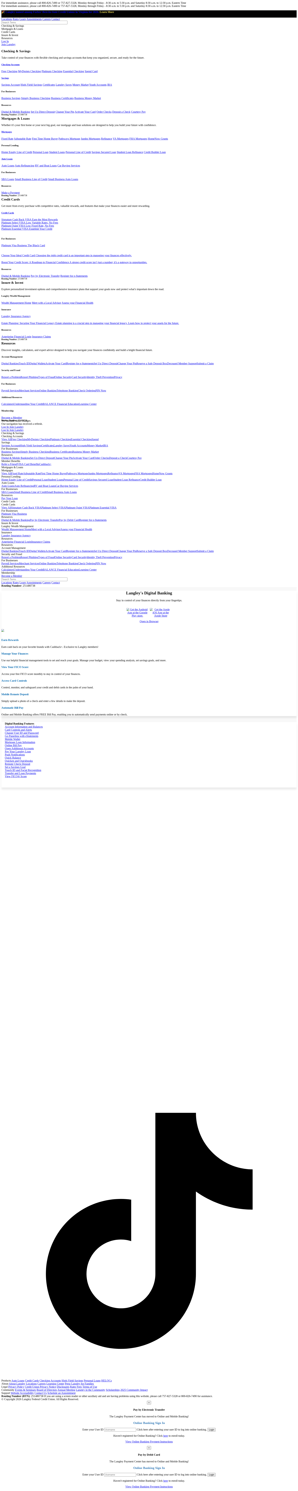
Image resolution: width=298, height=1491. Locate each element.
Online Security (63, 377)
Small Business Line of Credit (31, 179)
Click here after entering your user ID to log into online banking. (172, 1429)
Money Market (80, 84)
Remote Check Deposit (17, 763)
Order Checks (104, 111)
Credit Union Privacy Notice (40, 1386)
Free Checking (9, 71)
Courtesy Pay (138, 111)
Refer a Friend (9, 464)
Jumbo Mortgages (90, 138)
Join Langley (8, 44)
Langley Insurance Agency (16, 316)
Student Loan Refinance (130, 152)
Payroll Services (10, 390)
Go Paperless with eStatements (21, 736)
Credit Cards (7, 213)
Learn (22, 19)
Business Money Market (87, 98)
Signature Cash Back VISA (26, 507)
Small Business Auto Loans (63, 179)
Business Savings (10, 98)
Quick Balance (13, 757)
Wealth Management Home (16, 302)
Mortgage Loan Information (20, 742)
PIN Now (101, 390)
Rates (16, 19)
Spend (95, 439)
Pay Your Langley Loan (18, 751)
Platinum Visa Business (14, 513)
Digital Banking (10, 363)
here (165, 1435)
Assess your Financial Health (77, 302)
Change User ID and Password (22, 732)
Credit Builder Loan (155, 152)
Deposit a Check (121, 111)
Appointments (34, 19)
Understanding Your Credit (28, 404)
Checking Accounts (10, 64)
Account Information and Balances (24, 726)
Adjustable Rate (22, 138)
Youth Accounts (98, 84)
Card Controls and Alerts (18, 729)
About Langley (17, 1383)
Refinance (106, 138)
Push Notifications (15, 754)
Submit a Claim (205, 363)
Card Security (79, 377)
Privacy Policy (16, 1386)
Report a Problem (11, 377)
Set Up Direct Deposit (43, 111)
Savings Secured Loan (104, 152)
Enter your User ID (92, 1429)
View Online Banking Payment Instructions (149, 1441)
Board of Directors (47, 1389)
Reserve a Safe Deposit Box (151, 363)
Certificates (49, 84)
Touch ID (24, 363)
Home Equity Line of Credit (16, 152)
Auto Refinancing (24, 165)
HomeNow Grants (158, 138)
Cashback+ (45, 464)
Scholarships (113, 1389)
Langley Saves (64, 84)
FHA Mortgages (138, 138)
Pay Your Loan (9, 498)
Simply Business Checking (35, 98)
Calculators (7, 404)
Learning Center (88, 404)
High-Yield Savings (31, 84)
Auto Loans (7, 159)
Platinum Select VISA (53, 507)
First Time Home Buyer (45, 138)
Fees (79, 1386)
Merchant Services (29, 390)
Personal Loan (40, 152)
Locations (6, 19)
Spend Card (91, 71)
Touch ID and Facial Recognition (23, 770)
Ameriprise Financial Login (16, 336)
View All (6, 439)
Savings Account (10, 84)
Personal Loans (92, 1380)
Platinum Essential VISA (103, 507)
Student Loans (57, 152)
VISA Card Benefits (28, 464)
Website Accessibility (22, 1393)
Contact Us (40, 1393)
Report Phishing (29, 377)
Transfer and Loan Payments (20, 773)
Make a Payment (10, 192)
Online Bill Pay (13, 745)
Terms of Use (89, 1386)
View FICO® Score (16, 776)
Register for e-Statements (74, 275)
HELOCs (106, 1380)
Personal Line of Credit (78, 152)
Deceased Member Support (182, 363)
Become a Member (11, 417)
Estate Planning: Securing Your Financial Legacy (90, 323)
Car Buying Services (68, 165)
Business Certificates (62, 98)
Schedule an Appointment (61, 1393)
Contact (55, 19)
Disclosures (63, 1386)
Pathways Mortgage (69, 138)
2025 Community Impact (134, 1389)
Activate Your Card (85, 111)
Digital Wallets (37, 363)
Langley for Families (82, 1383)
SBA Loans (7, 179)
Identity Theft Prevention (100, 377)
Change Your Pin (65, 111)
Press (68, 1383)
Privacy (118, 377)
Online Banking (48, 390)
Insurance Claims (41, 336)
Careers (46, 19)
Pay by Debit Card (69, 520)
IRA (109, 84)
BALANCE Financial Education (61, 404)
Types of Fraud (46, 377)
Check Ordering (87, 390)
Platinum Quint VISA (77, 507)
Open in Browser (149, 621)
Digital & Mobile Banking (15, 111)
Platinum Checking (52, 71)
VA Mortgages (121, 138)
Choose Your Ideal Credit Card (66, 255)
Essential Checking (73, 71)
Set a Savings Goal (15, 767)
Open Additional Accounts (19, 748)
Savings (5, 78)
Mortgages (6, 131)
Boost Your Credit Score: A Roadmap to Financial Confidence (74, 262)
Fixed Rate (7, 138)
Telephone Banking (67, 390)
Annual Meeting (66, 1389)
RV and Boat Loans (46, 165)
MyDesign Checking (29, 71)
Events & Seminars (25, 1389)
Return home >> (284, 723)
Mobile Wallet (12, 739)
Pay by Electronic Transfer (45, 275)
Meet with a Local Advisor (46, 302)
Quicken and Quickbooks (19, 760)
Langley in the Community (90, 1389)
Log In (5, 41)
